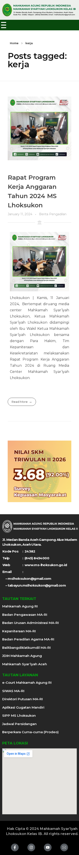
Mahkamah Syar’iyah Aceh (24, 664)
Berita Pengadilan (52, 214)
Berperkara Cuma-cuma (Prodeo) (30, 732)
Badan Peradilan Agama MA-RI (28, 639)
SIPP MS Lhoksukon (19, 715)
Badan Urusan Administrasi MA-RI (30, 623)
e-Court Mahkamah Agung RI (27, 682)
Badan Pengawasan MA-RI (24, 615)
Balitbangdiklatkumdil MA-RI (26, 647)
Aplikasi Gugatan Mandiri (23, 707)
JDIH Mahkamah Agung (22, 656)
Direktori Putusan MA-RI (22, 699)
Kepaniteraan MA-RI (19, 631)
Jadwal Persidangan (19, 724)
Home (14, 43)
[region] (39, 471)
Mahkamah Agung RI (20, 606)
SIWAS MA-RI (13, 691)
